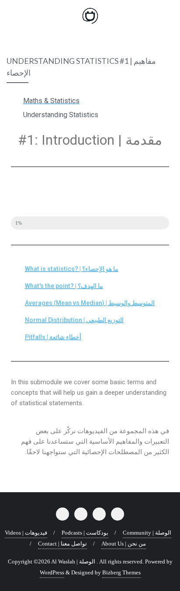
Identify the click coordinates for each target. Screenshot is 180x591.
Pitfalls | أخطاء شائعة (53, 337)
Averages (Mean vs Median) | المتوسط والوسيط (90, 302)
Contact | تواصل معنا (62, 543)
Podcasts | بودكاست (85, 532)
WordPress (52, 572)
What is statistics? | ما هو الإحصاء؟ (71, 268)
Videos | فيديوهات (26, 532)
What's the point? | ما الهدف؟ (64, 285)
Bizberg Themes (121, 572)
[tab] (90, 269)
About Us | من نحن (123, 543)
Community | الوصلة (147, 532)
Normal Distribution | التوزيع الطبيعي (74, 319)
